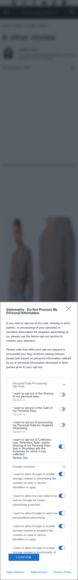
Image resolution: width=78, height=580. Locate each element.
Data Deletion (15, 572)
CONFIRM (23, 557)
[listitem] (39, 385)
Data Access (39, 572)
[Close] (70, 310)
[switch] (62, 395)
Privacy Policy (62, 572)
